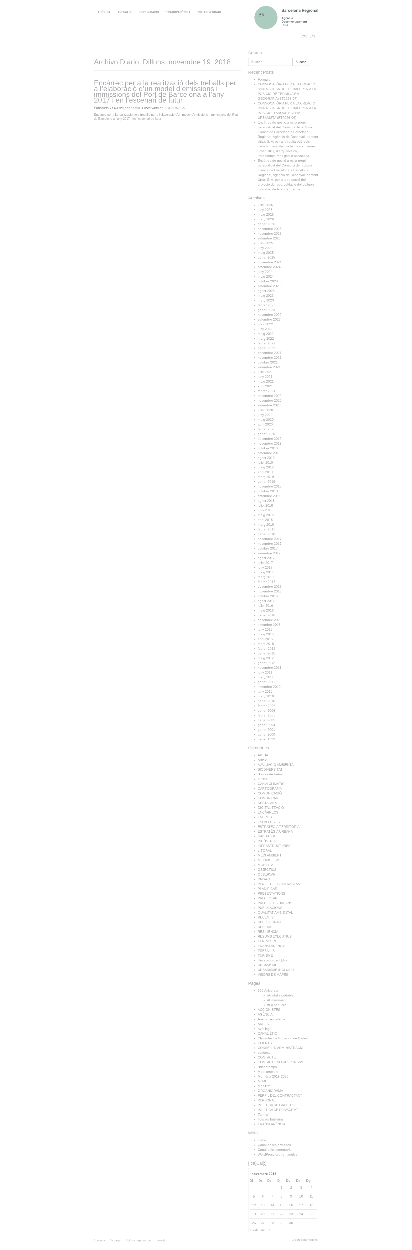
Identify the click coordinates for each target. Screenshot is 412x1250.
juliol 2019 (265, 462)
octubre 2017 (268, 548)
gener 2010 (266, 701)
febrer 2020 (266, 429)
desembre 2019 (270, 439)
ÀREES (263, 1024)
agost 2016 (266, 601)
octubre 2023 (268, 281)
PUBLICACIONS (270, 908)
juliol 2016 (265, 605)
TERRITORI (267, 941)
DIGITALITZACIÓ (271, 807)
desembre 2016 (270, 586)
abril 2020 (265, 424)
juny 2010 (265, 691)
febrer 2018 (266, 529)
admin (135, 108)
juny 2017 (265, 567)
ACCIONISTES (269, 1009)
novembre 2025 (270, 233)
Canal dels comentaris (274, 1149)
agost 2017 (266, 558)
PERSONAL (267, 1100)
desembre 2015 (270, 620)
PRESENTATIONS (271, 893)
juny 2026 (265, 210)
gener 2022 (266, 348)
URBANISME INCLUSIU (276, 970)
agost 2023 (266, 291)
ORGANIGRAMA (270, 1091)
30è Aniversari (268, 990)
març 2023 (266, 300)
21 (272, 1214)
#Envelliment (277, 1000)
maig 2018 (266, 515)
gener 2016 (266, 615)
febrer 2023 (266, 305)
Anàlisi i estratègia (271, 1019)
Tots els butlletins (270, 1119)
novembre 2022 (270, 314)
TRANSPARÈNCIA (178, 12)
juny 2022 (265, 329)
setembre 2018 (269, 496)
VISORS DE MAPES (273, 974)
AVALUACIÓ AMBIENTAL (276, 765)
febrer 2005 (266, 715)
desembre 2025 (270, 229)
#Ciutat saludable (280, 995)
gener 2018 (266, 534)
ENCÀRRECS (175, 108)
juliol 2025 (265, 243)
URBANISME (267, 965)
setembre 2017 (269, 553)
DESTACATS (267, 803)
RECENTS (265, 917)
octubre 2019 (268, 448)
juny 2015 (265, 629)
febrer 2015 (266, 648)
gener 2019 (266, 481)
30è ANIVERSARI (209, 12)
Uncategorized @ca (273, 960)
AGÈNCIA (104, 12)
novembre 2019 (270, 443)
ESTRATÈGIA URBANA (275, 831)
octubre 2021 (268, 362)
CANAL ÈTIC (267, 1033)
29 (281, 1223)
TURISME (265, 955)
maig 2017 (266, 572)
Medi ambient (268, 1072)
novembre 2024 (270, 262)
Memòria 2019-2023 (273, 1076)
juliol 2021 (265, 372)
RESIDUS (265, 927)
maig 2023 (266, 295)
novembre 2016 (270, 591)
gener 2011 (266, 682)
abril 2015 (265, 639)
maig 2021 (266, 381)
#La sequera (276, 1005)
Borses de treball (270, 774)
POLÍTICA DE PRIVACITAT (278, 1110)
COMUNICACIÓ (149, 12)
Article (262, 760)
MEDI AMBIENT (270, 855)
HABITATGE (267, 836)
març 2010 (266, 696)
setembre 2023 (269, 286)
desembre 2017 (270, 539)
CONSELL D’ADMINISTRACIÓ (281, 1048)
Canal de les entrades (274, 1145)
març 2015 (266, 644)
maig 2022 (266, 334)
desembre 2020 (270, 396)
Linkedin (161, 1240)
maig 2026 (266, 214)
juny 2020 (265, 415)
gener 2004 (266, 725)
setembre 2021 (269, 367)
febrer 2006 (266, 706)
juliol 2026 (265, 205)
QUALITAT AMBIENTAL (275, 912)
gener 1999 (266, 739)
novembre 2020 (270, 400)
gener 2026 (266, 224)
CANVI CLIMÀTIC (271, 784)
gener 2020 (266, 434)
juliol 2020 (265, 410)
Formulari (265, 79)
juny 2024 (265, 272)
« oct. (254, 1229)
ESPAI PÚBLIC (269, 822)
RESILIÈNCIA (268, 932)
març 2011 (266, 677)
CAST (313, 36)
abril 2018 (265, 520)
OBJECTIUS (267, 869)
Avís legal (265, 1029)
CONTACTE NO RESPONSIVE (281, 1062)
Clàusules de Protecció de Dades (283, 1038)
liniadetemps (267, 1067)
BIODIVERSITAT (270, 769)
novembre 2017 (270, 543)
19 (254, 1214)
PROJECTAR (268, 898)
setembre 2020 (269, 405)
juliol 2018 (265, 505)
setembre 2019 (269, 453)
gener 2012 (266, 663)
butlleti (263, 779)
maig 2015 (266, 634)
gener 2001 (266, 729)
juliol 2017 (265, 563)
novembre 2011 (269, 667)
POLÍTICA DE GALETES (276, 1105)
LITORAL (265, 850)
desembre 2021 (270, 353)
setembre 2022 (269, 319)
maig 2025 (266, 252)
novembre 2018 (270, 486)
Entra (262, 1140)
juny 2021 (265, 377)
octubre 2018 (268, 491)
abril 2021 (265, 386)
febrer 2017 (266, 582)
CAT (304, 36)
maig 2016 (266, 610)
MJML (262, 1081)
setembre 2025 (269, 238)
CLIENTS (265, 1043)
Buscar (300, 62)
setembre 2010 (269, 687)
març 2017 (266, 577)
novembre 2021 (270, 357)
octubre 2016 (268, 596)
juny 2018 (265, 510)
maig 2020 (266, 419)
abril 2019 (265, 472)
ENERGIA (265, 817)
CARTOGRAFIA (270, 788)
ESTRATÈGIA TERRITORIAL (279, 827)
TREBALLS (125, 12)
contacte (264, 1052)
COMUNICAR (268, 798)
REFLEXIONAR (269, 922)
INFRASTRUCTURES (274, 846)
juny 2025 (265, 248)
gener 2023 (266, 310)
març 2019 (266, 477)
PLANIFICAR (267, 889)
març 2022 (266, 338)
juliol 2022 (265, 324)
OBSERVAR (267, 874)
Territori (263, 1114)
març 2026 (266, 219)
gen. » (265, 1229)
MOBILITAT (266, 865)
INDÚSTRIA (267, 841)
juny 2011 (265, 672)
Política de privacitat (138, 1240)
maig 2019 (266, 467)
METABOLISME (270, 860)
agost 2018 (266, 501)
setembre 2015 (269, 625)
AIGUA (263, 755)
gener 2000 (266, 734)
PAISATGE (266, 879)
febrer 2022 (266, 343)
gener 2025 (266, 257)
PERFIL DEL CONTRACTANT (280, 884)
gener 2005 (266, 720)
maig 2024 (266, 276)
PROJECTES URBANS (275, 903)
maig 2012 (266, 658)
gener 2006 (266, 710)
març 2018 (266, 524)
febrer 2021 (266, 391)
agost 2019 (266, 458)
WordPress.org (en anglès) (278, 1154)
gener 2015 (266, 653)
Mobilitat (264, 1086)
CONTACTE (267, 1057)
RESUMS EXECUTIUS (275, 936)
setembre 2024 (269, 267)
